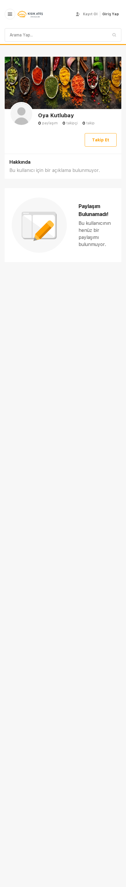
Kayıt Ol (90, 14)
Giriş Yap (110, 14)
